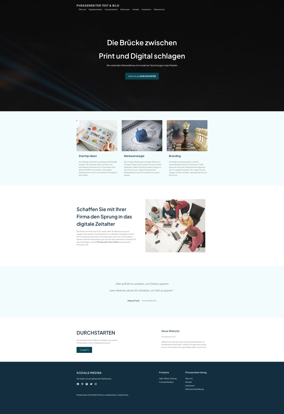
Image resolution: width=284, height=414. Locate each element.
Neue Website (170, 331)
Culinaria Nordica (166, 382)
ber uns (189, 378)
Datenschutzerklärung (194, 389)
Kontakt (188, 382)
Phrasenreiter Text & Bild (98, 5)
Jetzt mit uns (142, 76)
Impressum (190, 385)
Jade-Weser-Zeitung (168, 378)
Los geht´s (84, 350)
